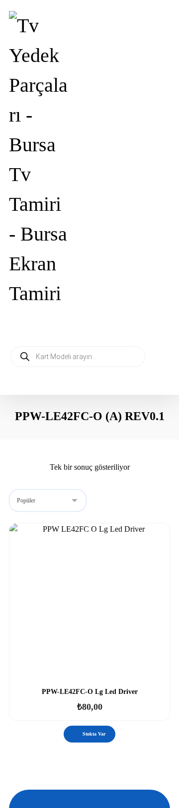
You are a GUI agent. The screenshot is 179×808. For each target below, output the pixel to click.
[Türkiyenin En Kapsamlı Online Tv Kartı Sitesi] (40, 160)
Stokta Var (94, 734)
